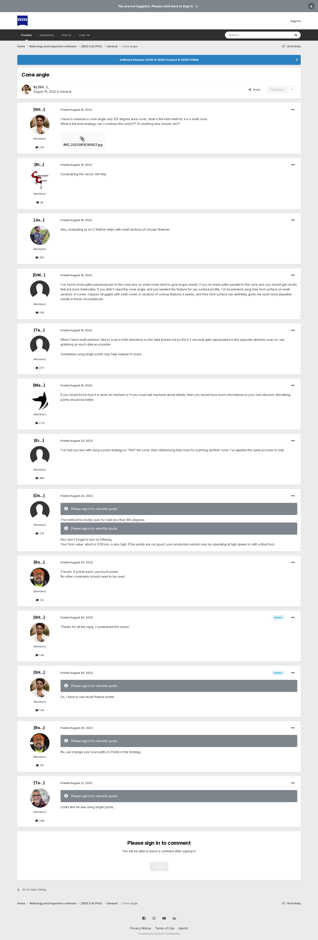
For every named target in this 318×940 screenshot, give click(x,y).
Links (83, 35)
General (65, 91)
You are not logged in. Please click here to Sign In (155, 6)
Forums (26, 35)
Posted (76, 109)
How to (66, 35)
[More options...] (293, 109)
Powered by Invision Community (159, 933)
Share (256, 89)
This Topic (278, 35)
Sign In (296, 21)
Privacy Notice (140, 928)
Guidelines (47, 35)
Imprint (183, 928)
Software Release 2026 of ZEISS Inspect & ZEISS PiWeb (159, 59)
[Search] (296, 35)
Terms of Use (164, 928)
